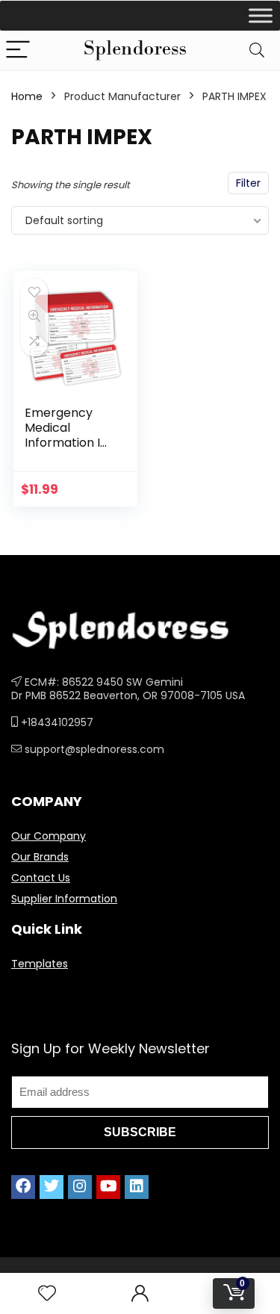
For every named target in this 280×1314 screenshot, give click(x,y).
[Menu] (18, 50)
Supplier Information (64, 898)
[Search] (257, 50)
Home (27, 96)
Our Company (48, 835)
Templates (39, 963)
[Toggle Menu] (261, 15)
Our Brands (40, 856)
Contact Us (40, 877)
